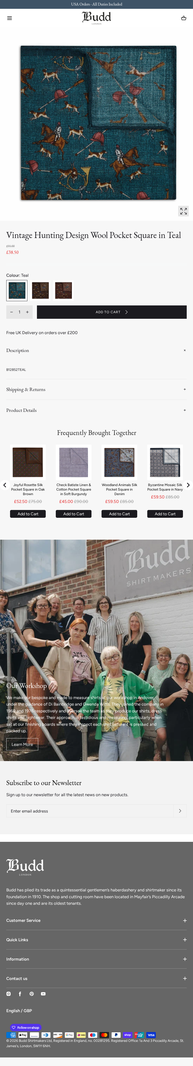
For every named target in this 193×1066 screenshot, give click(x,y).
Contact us (16, 978)
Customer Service (23, 920)
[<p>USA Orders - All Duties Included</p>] (96, 4)
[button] (9, 18)
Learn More (22, 744)
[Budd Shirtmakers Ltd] (96, 18)
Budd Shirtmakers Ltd (35, 1041)
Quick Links (17, 939)
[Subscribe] (180, 811)
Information (17, 959)
